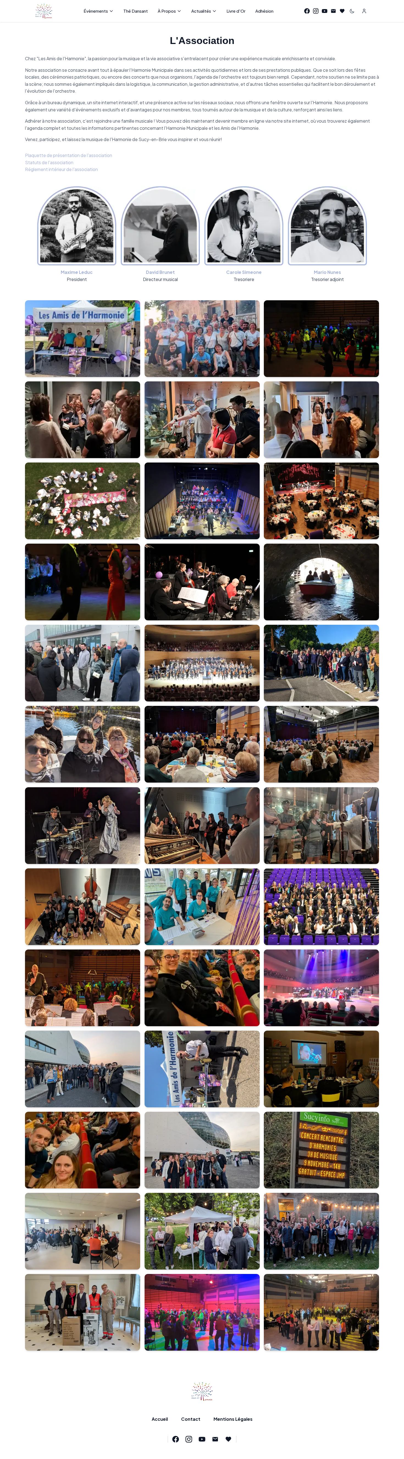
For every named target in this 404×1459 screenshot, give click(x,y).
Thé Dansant (135, 10)
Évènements (96, 10)
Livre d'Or (235, 10)
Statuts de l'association (49, 162)
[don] (342, 11)
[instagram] (316, 11)
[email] (333, 11)
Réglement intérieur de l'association (61, 169)
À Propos (167, 10)
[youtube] (324, 11)
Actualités (201, 10)
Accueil (160, 1419)
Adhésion (264, 10)
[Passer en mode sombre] (352, 11)
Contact (190, 1419)
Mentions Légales (233, 1419)
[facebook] (307, 11)
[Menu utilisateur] (364, 11)
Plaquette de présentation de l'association (68, 155)
